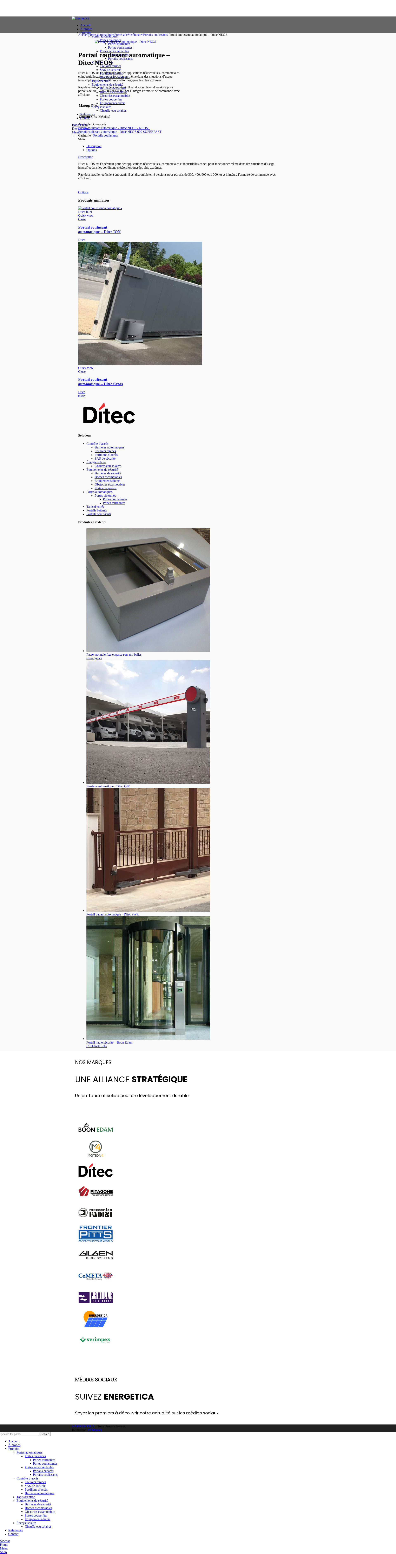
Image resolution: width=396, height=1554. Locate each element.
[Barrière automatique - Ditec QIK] (148, 782)
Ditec (81, 240)
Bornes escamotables (108, 477)
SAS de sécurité (105, 458)
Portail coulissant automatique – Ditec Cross (100, 381)
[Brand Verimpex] (95, 1349)
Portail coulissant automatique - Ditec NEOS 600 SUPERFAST (119, 131)
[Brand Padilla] (95, 1307)
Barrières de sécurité (108, 473)
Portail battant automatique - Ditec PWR (112, 914)
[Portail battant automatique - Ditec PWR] (148, 910)
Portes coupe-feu (106, 488)
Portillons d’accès (106, 455)
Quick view (85, 215)
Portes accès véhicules (128, 34)
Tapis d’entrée (25, 1497)
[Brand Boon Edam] (95, 1136)
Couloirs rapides (105, 451)
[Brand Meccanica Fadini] (95, 1221)
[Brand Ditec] (95, 1179)
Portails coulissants (155, 34)
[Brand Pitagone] (95, 1200)
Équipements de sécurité (102, 469)
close (81, 395)
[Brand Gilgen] (95, 1264)
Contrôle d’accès (97, 443)
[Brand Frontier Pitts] (95, 1243)
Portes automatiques (101, 34)
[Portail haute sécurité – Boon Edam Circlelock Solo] (148, 1038)
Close (82, 219)
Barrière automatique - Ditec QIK (108, 786)
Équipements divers (107, 480)
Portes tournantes (114, 503)
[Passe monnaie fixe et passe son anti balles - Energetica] (148, 651)
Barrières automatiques (109, 447)
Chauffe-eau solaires (108, 466)
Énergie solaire (96, 462)
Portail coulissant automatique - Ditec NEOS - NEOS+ (114, 128)
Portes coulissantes (115, 499)
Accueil (83, 34)
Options (91, 150)
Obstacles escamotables (110, 484)
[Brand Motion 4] (95, 1157)
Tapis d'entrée (95, 506)
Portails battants (96, 510)
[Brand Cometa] (95, 1285)
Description (93, 146)
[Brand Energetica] (95, 1328)
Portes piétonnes (105, 495)
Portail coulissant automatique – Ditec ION (99, 229)
